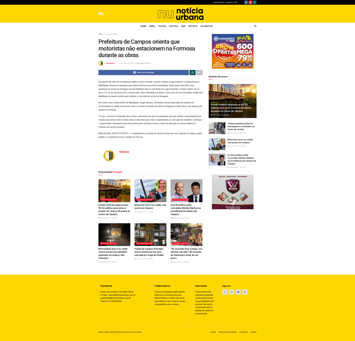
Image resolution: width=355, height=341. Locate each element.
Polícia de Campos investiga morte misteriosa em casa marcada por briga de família (149, 252)
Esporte (192, 26)
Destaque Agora (108, 200)
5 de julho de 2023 (126, 63)
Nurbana (111, 63)
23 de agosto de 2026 (108, 262)
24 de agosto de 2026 (108, 218)
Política (173, 26)
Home (143, 26)
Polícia (162, 26)
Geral (152, 26)
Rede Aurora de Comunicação (129, 332)
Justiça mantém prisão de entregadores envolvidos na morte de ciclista (241, 126)
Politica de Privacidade (228, 332)
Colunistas (206, 26)
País (183, 26)
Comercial (243, 332)
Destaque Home (111, 34)
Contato (253, 332)
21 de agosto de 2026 (144, 259)
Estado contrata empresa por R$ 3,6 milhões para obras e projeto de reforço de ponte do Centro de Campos (231, 108)
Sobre (213, 332)
